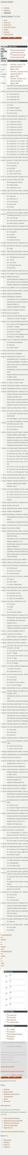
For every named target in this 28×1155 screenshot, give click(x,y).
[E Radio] (11, 1029)
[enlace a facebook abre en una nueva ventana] (7, 1140)
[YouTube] (4, 38)
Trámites (6, 8)
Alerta (6, 1099)
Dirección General (9, 27)
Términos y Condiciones (11, 1123)
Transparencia (8, 34)
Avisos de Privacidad (7, 1067)
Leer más (4, 1114)
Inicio (5, 20)
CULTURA (17, 16)
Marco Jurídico (8, 1092)
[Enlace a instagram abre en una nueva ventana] (7, 1145)
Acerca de (7, 22)
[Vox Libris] (11, 1032)
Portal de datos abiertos (11, 1118)
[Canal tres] (11, 1020)
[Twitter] (11, 38)
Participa (6, 1089)
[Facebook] (18, 38)
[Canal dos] (11, 1017)
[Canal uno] (11, 1015)
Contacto (7, 32)
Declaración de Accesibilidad (13, 1121)
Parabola (13, 1075)
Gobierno (7, 10)
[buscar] (7, 13)
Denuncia (7, 1101)
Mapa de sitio (8, 1128)
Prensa (6, 29)
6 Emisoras (7, 25)
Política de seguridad (11, 1125)
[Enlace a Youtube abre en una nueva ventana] (7, 1147)
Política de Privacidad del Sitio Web (12, 1071)
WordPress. (20, 1075)
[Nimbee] (11, 1036)
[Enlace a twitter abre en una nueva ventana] (6, 1142)
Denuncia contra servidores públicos (13, 1131)
